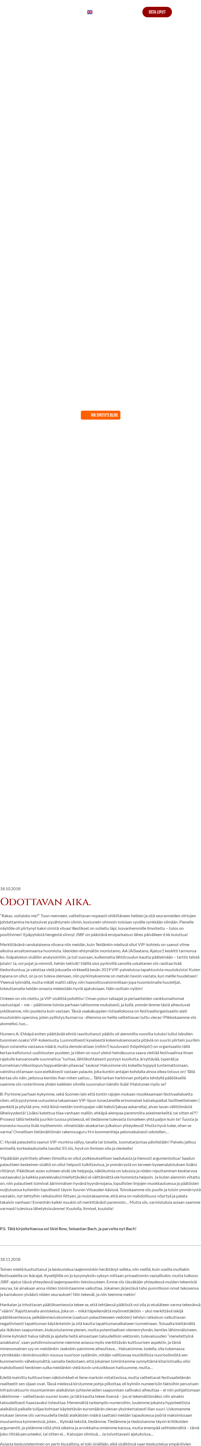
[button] (191, 12)
